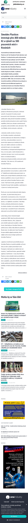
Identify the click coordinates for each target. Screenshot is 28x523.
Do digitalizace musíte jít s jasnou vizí (10, 431)
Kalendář (6, 501)
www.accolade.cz (22, 272)
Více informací (19, 513)
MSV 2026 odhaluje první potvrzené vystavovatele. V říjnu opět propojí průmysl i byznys (14, 436)
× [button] (26, 504)
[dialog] (14, 513)
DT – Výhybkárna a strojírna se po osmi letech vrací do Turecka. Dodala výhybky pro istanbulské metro (13, 346)
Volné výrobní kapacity (17, 501)
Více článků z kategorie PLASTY (14, 289)
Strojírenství (4, 350)
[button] (14, 520)
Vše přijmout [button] (14, 516)
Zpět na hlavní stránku (8, 23)
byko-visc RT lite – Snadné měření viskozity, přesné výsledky (13, 426)
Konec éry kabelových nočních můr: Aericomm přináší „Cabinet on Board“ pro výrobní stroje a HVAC (13, 315)
